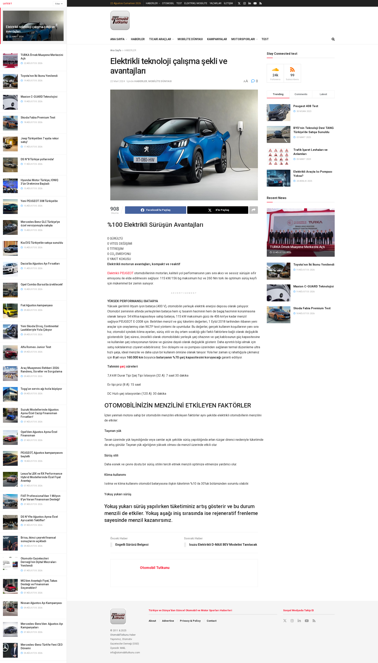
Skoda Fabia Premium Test (38, 117)
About (152, 620)
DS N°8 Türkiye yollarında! (37, 159)
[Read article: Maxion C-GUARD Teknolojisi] (278, 292)
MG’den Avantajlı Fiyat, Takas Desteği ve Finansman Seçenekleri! (39, 584)
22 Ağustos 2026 (281, 252)
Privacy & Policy (190, 620)
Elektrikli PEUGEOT (120, 273)
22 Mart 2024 (117, 81)
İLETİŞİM (228, 3)
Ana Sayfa (115, 50)
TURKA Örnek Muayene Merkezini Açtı (297, 247)
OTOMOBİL (168, 3)
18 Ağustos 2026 (305, 313)
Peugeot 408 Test (305, 106)
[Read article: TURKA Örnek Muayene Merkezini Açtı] (301, 232)
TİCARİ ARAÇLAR (160, 39)
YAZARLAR (215, 3)
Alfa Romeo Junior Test (36, 347)
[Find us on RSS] (260, 3)
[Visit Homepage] (120, 20)
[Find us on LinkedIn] (249, 3)
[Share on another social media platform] (253, 210)
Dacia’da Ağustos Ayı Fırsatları (40, 263)
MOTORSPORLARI (243, 39)
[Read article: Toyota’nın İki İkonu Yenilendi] (278, 271)
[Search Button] (333, 39)
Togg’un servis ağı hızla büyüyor (41, 388)
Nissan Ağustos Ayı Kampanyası (41, 603)
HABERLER (152, 3)
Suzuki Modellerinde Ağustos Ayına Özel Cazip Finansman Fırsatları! (40, 413)
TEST (179, 3)
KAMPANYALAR (217, 39)
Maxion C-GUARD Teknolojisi (39, 96)
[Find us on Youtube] (255, 3)
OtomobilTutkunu (119, 634)
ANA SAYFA (117, 39)
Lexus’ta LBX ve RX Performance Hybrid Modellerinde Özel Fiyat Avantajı (41, 477)
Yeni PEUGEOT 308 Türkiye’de (39, 201)
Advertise (168, 620)
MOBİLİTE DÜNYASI (190, 39)
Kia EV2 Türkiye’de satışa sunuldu (42, 242)
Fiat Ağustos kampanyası (37, 305)
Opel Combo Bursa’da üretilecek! (42, 284)
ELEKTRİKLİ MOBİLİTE (195, 3)
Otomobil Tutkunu (155, 568)
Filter (57, 4)
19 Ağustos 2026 (305, 270)
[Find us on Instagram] (244, 3)
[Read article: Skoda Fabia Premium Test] (278, 314)
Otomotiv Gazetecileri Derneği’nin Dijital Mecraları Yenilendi (38, 562)
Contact (211, 620)
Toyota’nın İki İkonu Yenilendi (39, 75)
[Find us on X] (239, 3)
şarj (122, 366)
